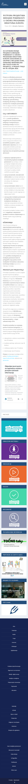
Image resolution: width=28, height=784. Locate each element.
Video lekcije (14, 754)
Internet (14, 642)
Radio (14, 634)
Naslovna (21, 26)
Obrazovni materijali (14, 750)
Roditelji (14, 706)
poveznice (6, 360)
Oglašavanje (14, 650)
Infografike (14, 758)
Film (14, 626)
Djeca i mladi (14, 714)
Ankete (14, 766)
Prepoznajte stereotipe (14, 682)
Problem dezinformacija (14, 666)
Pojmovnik (14, 686)
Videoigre (14, 646)
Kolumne (14, 726)
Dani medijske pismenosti (14, 746)
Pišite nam (14, 770)
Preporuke (14, 718)
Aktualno (15, 26)
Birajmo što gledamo (14, 730)
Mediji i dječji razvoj (14, 674)
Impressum (16, 780)
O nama (11, 780)
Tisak (14, 638)
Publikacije (14, 762)
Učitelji (14, 710)
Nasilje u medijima (14, 678)
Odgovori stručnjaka (14, 722)
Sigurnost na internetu (14, 670)
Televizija (14, 630)
